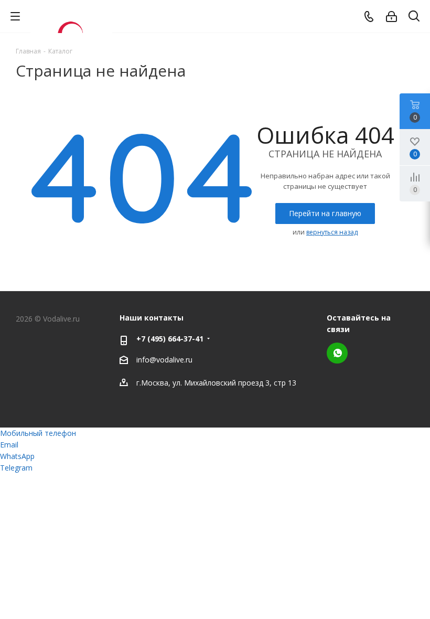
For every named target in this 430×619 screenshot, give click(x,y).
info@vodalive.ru (164, 360)
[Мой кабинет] (391, 17)
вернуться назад (332, 232)
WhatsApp (337, 353)
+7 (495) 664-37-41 (169, 339)
